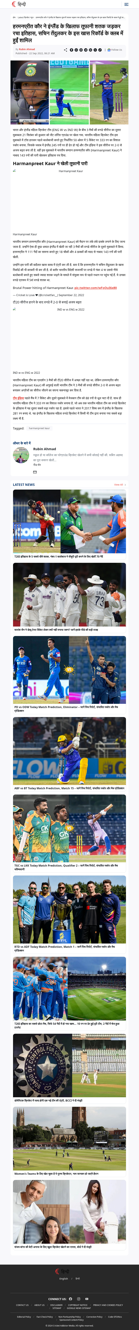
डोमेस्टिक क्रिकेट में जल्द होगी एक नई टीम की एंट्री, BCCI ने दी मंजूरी (48, 1100)
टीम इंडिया (18, 398)
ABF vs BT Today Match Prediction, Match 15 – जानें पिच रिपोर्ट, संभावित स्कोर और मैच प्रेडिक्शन (69, 788)
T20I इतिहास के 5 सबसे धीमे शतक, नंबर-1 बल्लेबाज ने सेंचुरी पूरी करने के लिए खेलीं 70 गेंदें (58, 556)
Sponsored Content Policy (71, 1319)
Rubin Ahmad (27, 49)
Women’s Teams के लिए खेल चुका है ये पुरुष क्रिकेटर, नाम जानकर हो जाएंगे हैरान (56, 1174)
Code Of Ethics (115, 1316)
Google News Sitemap (79, 1308)
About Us (39, 1305)
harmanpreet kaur (39, 428)
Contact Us (22, 1305)
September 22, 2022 (71, 295)
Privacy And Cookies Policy (108, 1305)
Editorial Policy (24, 1316)
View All (119, 484)
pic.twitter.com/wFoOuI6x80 (95, 288)
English (63, 1278)
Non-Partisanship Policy (69, 1316)
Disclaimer (56, 1305)
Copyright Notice (77, 1305)
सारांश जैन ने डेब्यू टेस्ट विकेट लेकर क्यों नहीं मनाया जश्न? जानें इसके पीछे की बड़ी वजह (56, 630)
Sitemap (57, 1308)
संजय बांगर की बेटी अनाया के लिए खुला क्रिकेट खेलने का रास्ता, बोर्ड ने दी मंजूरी (53, 1247)
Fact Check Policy (45, 1316)
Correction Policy (94, 1316)
